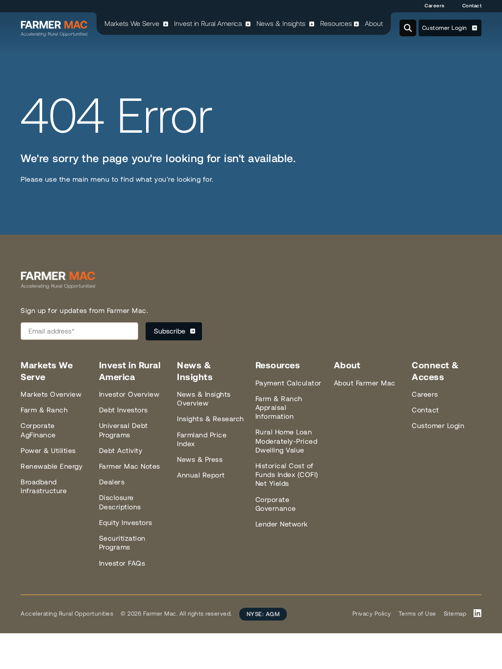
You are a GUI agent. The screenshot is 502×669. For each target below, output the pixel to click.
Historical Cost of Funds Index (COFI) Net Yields (286, 474)
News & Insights (281, 23)
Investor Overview (129, 394)
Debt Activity (121, 450)
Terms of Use (417, 613)
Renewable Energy (51, 466)
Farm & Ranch (44, 410)
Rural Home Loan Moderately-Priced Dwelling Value (286, 441)
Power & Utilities (48, 450)
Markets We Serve (132, 23)
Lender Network (281, 524)
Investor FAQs (122, 563)
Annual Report (201, 475)
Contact (472, 5)
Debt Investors (123, 410)
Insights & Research (210, 419)
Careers (435, 5)
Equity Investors (125, 522)
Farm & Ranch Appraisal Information (278, 407)
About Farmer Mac (365, 383)
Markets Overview (51, 394)
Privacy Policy (371, 613)
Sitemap (455, 613)
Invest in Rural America (209, 23)
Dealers (112, 482)
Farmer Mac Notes (129, 466)
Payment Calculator (288, 383)
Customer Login (445, 27)
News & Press (200, 459)
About (374, 23)
